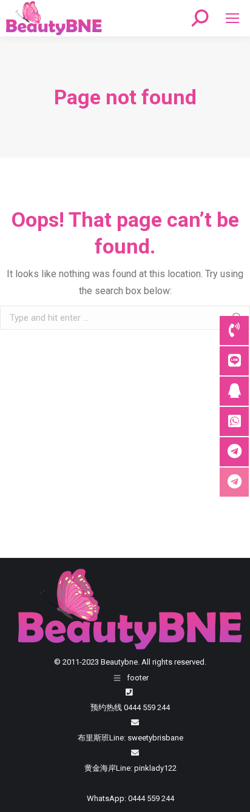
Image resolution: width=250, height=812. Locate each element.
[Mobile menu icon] (232, 18)
